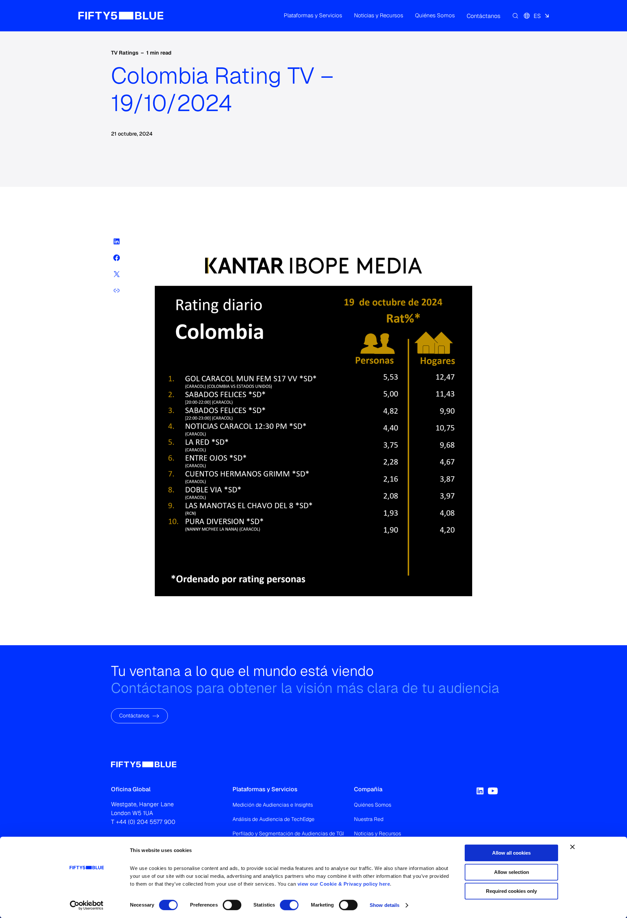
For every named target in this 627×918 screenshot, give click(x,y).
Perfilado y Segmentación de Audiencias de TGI (288, 833)
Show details (384, 905)
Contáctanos (134, 715)
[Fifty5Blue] (120, 16)
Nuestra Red (368, 819)
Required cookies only (511, 891)
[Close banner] (572, 846)
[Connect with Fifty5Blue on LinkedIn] (480, 790)
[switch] (232, 905)
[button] (313, 15)
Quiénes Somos (372, 804)
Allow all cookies (511, 853)
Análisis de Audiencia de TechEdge (273, 819)
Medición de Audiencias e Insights (273, 804)
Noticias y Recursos (377, 833)
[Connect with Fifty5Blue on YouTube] (493, 791)
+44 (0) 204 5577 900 (145, 822)
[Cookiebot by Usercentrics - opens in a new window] (86, 905)
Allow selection (511, 872)
